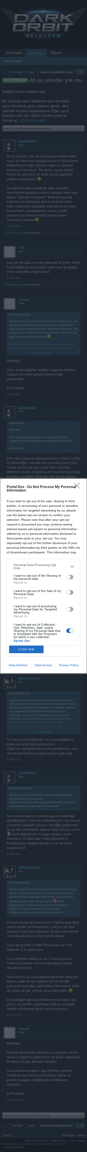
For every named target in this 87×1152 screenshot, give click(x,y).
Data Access (43, 665)
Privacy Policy (69, 665)
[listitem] (43, 566)
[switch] (69, 577)
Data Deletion (18, 665)
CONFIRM (26, 649)
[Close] (78, 487)
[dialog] (43, 576)
